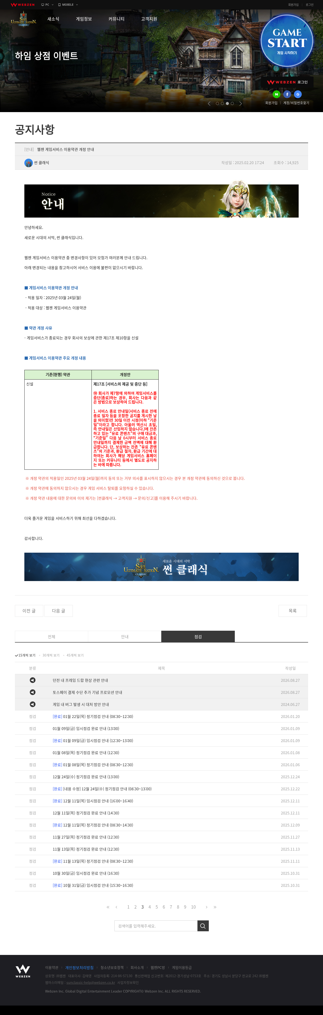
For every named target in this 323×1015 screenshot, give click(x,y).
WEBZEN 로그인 (287, 82)
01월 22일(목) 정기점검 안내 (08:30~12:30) (93, 716)
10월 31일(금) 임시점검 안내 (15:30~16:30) (93, 885)
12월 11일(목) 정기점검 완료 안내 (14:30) (86, 813)
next (240, 103)
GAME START (286, 40)
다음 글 (58, 611)
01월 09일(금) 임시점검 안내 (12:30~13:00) (93, 740)
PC (47, 5)
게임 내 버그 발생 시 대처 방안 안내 (81, 704)
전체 (51, 636)
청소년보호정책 (112, 967)
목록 (293, 611)
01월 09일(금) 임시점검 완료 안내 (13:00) (86, 728)
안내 (125, 636)
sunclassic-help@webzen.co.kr (90, 982)
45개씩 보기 (75, 655)
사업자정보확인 (128, 982)
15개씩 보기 (26, 655)
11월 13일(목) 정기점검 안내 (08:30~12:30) (93, 861)
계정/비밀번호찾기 (296, 103)
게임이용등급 (182, 967)
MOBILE (68, 5)
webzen (22, 4)
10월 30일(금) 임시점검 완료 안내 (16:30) (86, 873)
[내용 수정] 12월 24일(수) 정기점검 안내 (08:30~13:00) (102, 789)
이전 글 (29, 611)
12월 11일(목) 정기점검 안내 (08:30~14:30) (93, 825)
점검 (198, 636)
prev (209, 103)
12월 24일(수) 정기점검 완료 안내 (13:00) (86, 776)
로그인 (310, 5)
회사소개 (137, 967)
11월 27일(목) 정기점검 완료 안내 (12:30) (86, 837)
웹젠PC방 (158, 967)
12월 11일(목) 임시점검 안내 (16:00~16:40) (93, 801)
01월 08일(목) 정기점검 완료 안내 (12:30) (86, 752)
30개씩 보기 (51, 655)
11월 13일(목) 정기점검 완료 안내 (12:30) (86, 849)
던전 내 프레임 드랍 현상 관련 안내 (80, 680)
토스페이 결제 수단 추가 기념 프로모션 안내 (87, 692)
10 (193, 907)
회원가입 (293, 5)
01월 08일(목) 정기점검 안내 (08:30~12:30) (93, 764)
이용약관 (51, 967)
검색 (203, 925)
